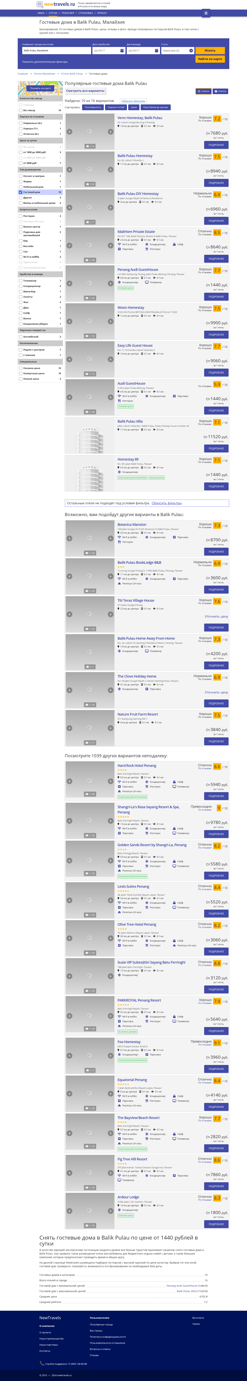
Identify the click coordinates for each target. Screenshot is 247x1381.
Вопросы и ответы (100, 1349)
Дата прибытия (101, 44)
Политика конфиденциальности (108, 1336)
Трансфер (67, 13)
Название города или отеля (37, 44)
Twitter (196, 1324)
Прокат (102, 13)
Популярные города (101, 1324)
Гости (164, 44)
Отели (53, 13)
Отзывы (94, 1355)
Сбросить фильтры (133, 101)
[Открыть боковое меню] (206, 13)
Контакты (44, 1350)
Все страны (96, 1330)
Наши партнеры (48, 1344)
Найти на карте (210, 59)
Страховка (85, 13)
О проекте (45, 1332)
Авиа (41, 13)
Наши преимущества (51, 1338)
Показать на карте (40, 88)
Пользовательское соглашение (107, 1343)
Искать (210, 50)
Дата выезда (133, 44)
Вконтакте (198, 1317)
